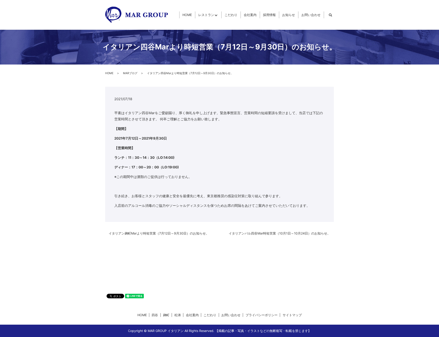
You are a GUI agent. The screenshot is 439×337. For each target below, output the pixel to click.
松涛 (177, 315)
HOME (187, 15)
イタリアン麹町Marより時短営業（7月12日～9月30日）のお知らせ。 (159, 233)
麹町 (166, 315)
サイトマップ (292, 315)
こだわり (231, 15)
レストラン (206, 15)
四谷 (155, 315)
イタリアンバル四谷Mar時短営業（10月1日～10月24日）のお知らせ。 (279, 233)
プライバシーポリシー (262, 315)
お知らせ (288, 15)
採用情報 (269, 15)
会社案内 (250, 15)
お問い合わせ (311, 15)
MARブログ (130, 73)
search (330, 14)
